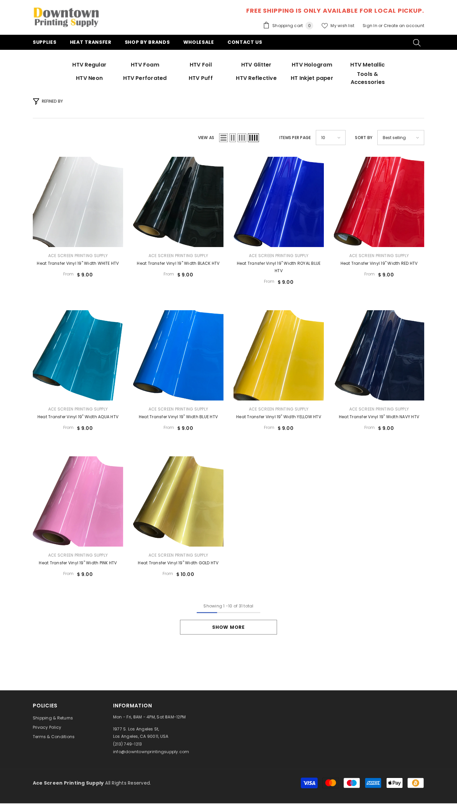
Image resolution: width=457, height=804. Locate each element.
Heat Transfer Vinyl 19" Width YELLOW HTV (278, 417)
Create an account (404, 25)
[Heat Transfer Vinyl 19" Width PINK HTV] (78, 501)
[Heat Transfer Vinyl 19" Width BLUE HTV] (178, 355)
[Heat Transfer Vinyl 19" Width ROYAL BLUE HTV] (279, 202)
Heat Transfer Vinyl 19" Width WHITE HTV (78, 263)
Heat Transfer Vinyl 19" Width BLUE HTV (178, 417)
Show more (228, 627)
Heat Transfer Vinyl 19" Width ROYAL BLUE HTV (279, 266)
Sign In (370, 25)
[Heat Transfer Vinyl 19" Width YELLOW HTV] (279, 355)
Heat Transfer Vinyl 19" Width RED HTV (379, 263)
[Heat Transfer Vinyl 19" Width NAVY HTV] (379, 355)
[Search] (416, 42)
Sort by (363, 137)
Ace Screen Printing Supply (78, 255)
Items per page (295, 137)
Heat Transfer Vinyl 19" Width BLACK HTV (178, 263)
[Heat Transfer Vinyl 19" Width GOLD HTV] (178, 501)
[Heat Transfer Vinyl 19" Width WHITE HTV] (78, 202)
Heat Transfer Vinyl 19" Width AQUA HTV (77, 417)
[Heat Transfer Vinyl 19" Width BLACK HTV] (178, 202)
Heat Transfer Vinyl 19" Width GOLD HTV (178, 563)
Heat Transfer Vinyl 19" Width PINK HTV (78, 563)
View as (206, 137)
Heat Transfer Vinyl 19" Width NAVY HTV (379, 417)
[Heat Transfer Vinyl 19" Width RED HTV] (379, 202)
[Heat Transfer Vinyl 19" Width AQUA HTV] (78, 355)
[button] (223, 137)
